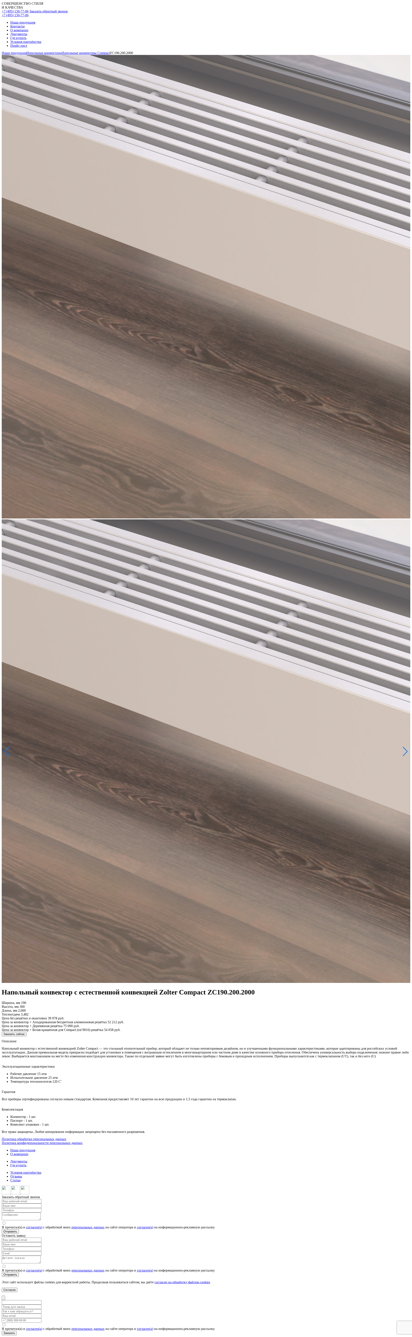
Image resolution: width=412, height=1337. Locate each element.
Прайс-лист (18, 45)
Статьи (15, 1180)
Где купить (18, 38)
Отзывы (16, 1176)
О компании (19, 30)
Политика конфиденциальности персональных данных (42, 1143)
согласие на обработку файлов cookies (182, 1282)
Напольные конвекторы (44, 53)
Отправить (10, 1231)
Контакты (17, 26)
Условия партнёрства (25, 42)
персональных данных (88, 1227)
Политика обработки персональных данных (34, 1139)
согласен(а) (34, 1227)
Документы (18, 34)
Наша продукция (22, 22)
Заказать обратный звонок (48, 11)
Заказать (9, 1333)
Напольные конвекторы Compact (86, 53)
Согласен (9, 1290)
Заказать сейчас (14, 1034)
